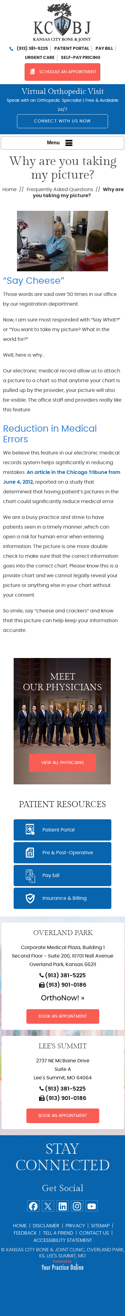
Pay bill (104, 48)
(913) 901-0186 (66, 985)
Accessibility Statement (62, 1240)
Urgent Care (40, 58)
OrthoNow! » (62, 998)
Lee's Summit (63, 1046)
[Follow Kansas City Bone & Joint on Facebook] (33, 1206)
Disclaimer (46, 1225)
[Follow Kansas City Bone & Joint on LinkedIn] (62, 1206)
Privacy (75, 1225)
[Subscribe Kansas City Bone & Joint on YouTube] (91, 1206)
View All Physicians (62, 763)
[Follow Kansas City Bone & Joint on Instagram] (77, 1206)
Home (9, 189)
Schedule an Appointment (67, 72)
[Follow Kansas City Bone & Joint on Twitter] (48, 1206)
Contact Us (94, 1233)
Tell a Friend (58, 1233)
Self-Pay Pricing (80, 58)
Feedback (25, 1233)
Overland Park (62, 933)
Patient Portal (71, 48)
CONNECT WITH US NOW (62, 121)
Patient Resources (62, 805)
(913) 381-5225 (32, 48)
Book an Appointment (63, 1016)
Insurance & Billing (64, 898)
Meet (62, 682)
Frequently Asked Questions (60, 189)
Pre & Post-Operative (67, 852)
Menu (53, 142)
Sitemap (100, 1225)
